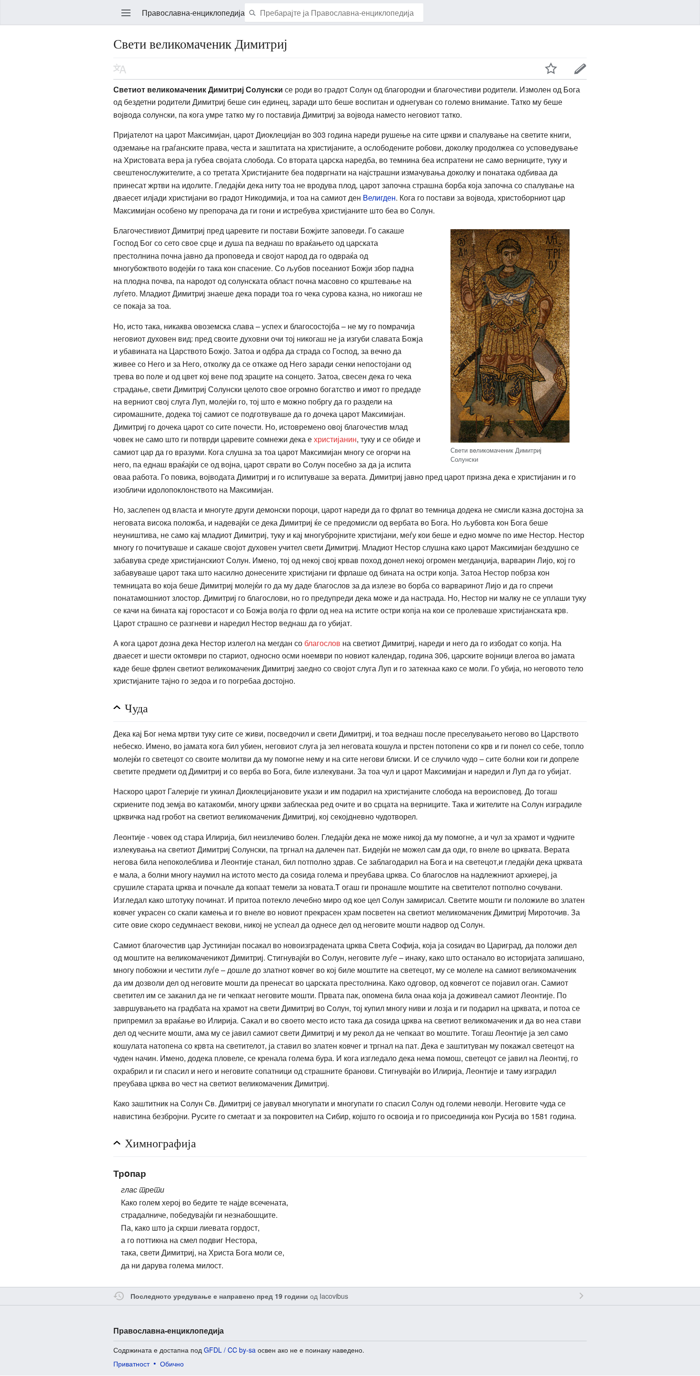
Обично (172, 1363)
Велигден (379, 197)
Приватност (131, 1363)
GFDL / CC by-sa (230, 1350)
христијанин (335, 439)
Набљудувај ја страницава (551, 68)
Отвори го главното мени (126, 13)
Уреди (580, 68)
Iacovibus (334, 1296)
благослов (322, 642)
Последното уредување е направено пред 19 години (219, 1296)
